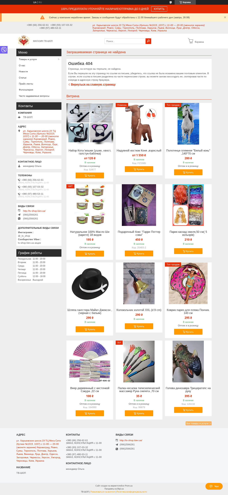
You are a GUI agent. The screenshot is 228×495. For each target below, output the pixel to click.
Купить (91, 175)
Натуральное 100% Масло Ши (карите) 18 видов (89, 233)
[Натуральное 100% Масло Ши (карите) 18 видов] (89, 205)
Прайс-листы (26, 83)
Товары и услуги (28, 59)
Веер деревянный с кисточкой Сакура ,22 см (89, 390)
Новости (23, 71)
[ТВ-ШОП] (23, 40)
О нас (22, 65)
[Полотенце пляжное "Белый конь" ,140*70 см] (188, 124)
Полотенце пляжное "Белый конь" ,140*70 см (188, 152)
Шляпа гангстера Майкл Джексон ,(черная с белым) (89, 312)
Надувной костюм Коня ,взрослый (139, 150)
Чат (216, 486)
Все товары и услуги (197, 423)
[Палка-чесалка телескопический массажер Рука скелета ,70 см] (139, 361)
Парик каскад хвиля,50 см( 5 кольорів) (188, 233)
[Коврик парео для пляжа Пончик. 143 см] (188, 283)
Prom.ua (129, 486)
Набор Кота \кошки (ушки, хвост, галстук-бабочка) (90, 152)
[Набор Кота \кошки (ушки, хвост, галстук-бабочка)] (89, 124)
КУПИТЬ (159, 9)
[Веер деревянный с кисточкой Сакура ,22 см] (89, 361)
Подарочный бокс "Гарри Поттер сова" (139, 233)
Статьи (22, 77)
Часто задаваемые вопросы (34, 96)
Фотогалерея (26, 89)
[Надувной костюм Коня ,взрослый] (139, 124)
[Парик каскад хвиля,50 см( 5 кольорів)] (188, 205)
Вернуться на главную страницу (93, 84)
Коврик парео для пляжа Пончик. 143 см (188, 312)
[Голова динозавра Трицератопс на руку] (188, 361)
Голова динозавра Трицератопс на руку (188, 390)
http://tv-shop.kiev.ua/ (34, 211)
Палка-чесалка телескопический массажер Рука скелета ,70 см (139, 390)
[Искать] (148, 41)
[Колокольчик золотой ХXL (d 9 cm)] (139, 283)
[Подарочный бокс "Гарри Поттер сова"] (139, 205)
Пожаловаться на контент (102, 492)
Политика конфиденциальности (132, 492)
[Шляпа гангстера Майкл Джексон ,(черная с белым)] (89, 283)
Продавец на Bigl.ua (114, 489)
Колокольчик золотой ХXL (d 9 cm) (139, 310)
